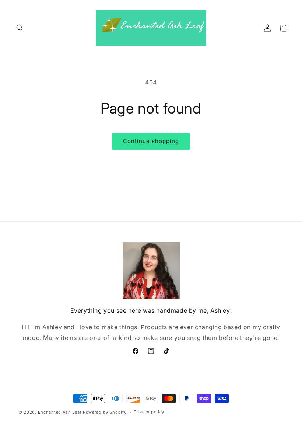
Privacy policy (149, 411)
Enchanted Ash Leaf (60, 412)
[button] (20, 28)
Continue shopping (151, 141)
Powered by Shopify (105, 412)
